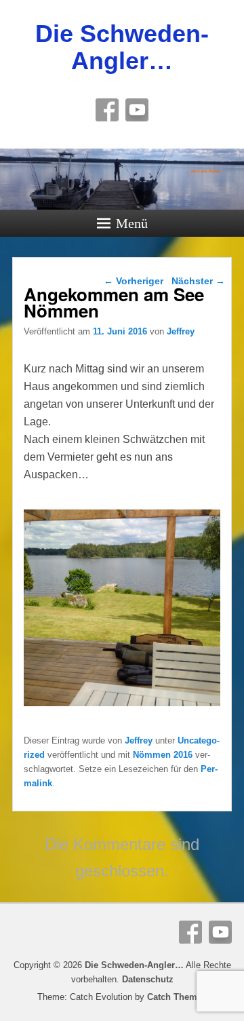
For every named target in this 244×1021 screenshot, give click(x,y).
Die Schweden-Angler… (122, 47)
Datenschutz (148, 979)
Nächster (198, 280)
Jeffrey (181, 331)
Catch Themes (177, 997)
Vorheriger (133, 280)
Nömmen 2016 (162, 755)
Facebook (107, 109)
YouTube (136, 109)
